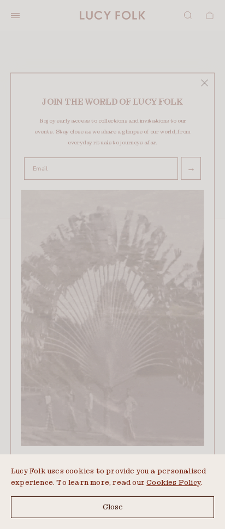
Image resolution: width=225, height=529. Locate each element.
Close (113, 507)
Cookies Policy (173, 482)
